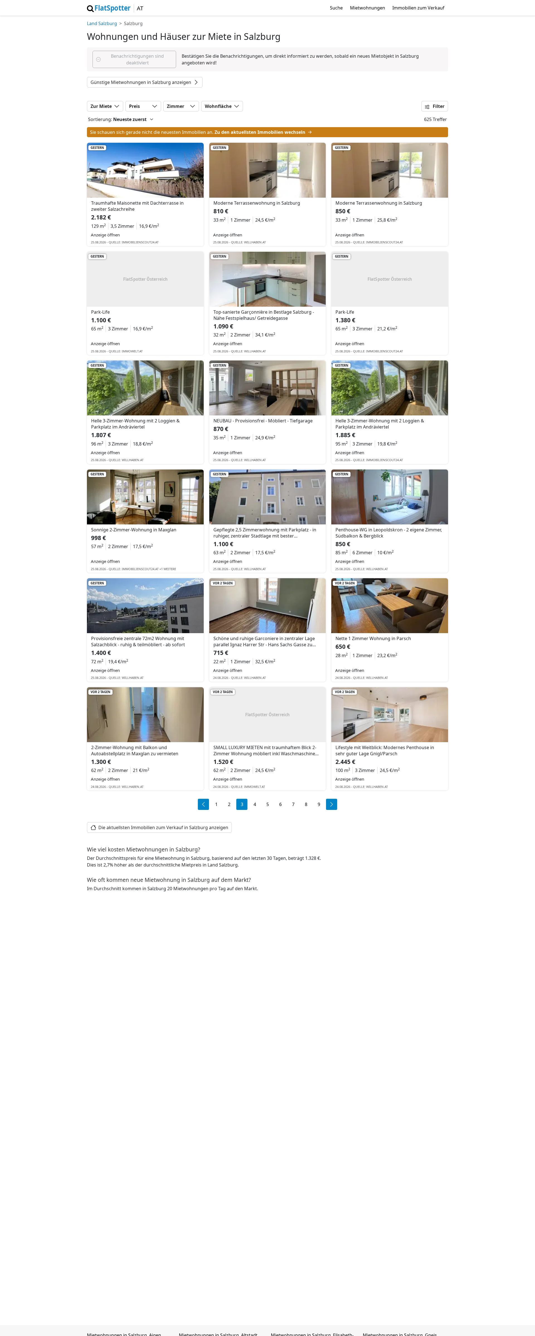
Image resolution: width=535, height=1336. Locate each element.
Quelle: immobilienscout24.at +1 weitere (142, 569)
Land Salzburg (102, 23)
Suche (336, 8)
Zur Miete (101, 106)
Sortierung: (100, 119)
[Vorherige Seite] (203, 804)
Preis (134, 106)
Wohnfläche (218, 106)
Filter (438, 106)
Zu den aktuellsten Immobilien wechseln (261, 132)
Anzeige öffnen (105, 235)
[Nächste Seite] (331, 804)
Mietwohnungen (367, 8)
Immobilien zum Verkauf (418, 8)
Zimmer (175, 106)
